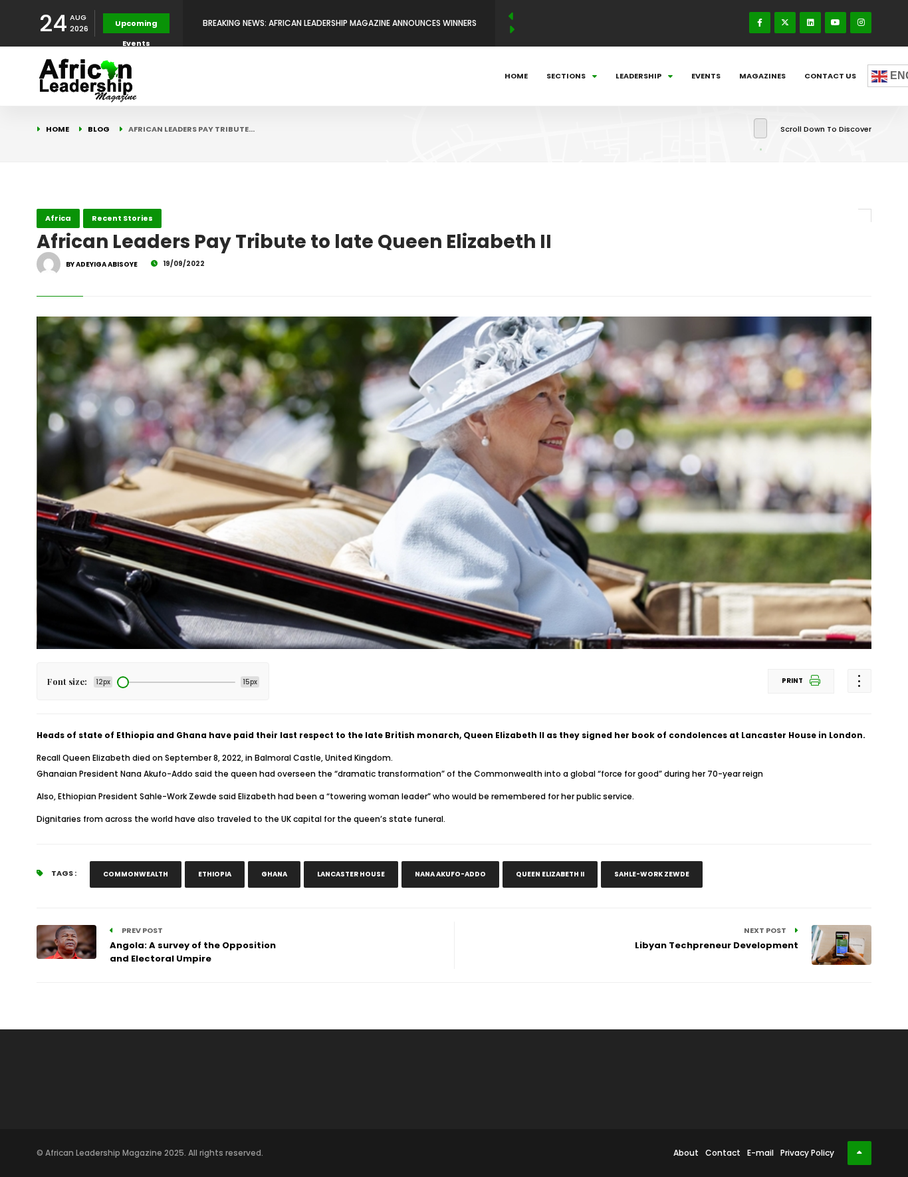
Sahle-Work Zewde (651, 874)
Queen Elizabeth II (550, 874)
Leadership (638, 75)
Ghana (274, 874)
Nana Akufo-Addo (450, 874)
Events (706, 75)
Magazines (762, 75)
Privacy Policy (807, 1152)
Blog (99, 129)
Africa (58, 218)
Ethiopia (214, 874)
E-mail (760, 1152)
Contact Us (830, 75)
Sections (566, 75)
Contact (722, 1152)
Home (516, 75)
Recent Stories (122, 218)
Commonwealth (135, 874)
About (686, 1152)
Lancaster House (351, 874)
